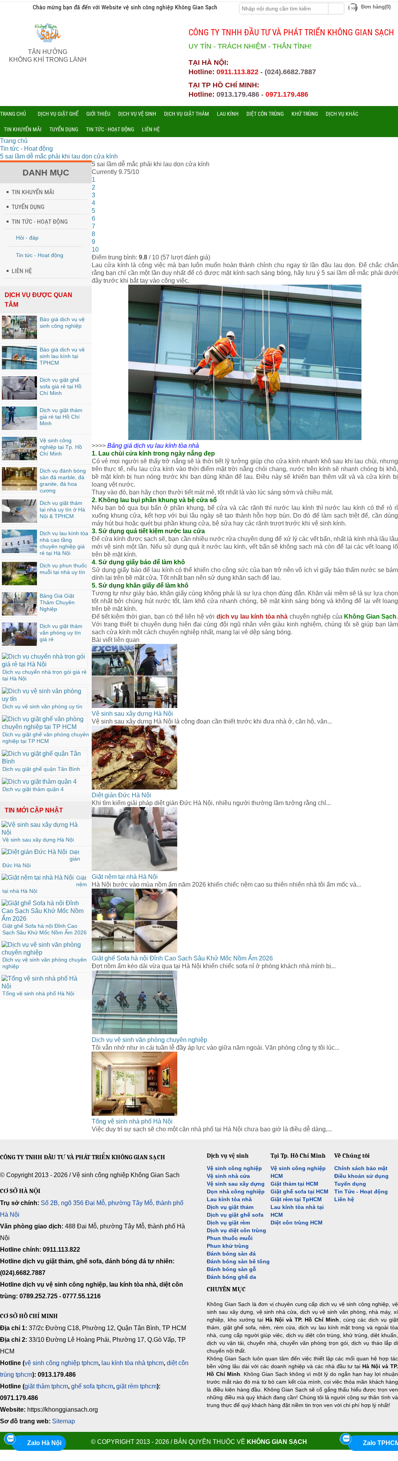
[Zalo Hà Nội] (10, 1439)
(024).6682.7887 (290, 72)
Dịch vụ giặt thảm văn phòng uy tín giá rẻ (61, 632)
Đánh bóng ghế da (231, 1277)
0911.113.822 (237, 72)
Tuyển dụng (350, 1184)
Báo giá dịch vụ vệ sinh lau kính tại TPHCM (62, 356)
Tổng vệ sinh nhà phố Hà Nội (38, 993)
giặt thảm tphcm (46, 1386)
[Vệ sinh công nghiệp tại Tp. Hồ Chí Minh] (19, 458)
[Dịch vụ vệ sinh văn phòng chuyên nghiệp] (45, 952)
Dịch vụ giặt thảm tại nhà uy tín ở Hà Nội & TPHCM (62, 509)
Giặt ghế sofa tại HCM (299, 1191)
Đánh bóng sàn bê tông (238, 1261)
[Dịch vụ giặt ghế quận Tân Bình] (44, 761)
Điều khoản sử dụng (361, 1176)
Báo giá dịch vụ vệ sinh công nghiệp (62, 322)
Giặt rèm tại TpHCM (296, 1199)
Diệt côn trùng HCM (297, 1222)
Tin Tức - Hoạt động (361, 1191)
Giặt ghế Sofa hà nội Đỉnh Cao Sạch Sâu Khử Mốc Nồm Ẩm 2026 (44, 929)
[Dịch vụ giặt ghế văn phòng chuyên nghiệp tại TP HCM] (44, 727)
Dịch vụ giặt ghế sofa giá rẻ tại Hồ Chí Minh (61, 386)
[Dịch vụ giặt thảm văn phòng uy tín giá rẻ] (19, 643)
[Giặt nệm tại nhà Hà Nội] (38, 877)
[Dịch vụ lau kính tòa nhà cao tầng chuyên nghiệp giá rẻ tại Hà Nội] (19, 551)
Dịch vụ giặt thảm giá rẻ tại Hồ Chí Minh (61, 416)
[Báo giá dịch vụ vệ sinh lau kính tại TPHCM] (19, 367)
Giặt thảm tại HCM (294, 1184)
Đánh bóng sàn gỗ (231, 1269)
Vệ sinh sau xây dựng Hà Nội (38, 840)
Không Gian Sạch (277, 1441)
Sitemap (63, 1421)
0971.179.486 (286, 94)
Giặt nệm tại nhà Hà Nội (125, 876)
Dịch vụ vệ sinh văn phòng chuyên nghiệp (149, 1040)
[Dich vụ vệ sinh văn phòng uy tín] (44, 699)
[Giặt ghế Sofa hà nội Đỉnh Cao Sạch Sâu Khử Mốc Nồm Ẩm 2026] (45, 918)
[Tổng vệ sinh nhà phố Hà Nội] (45, 986)
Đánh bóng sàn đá (231, 1254)
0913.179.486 (237, 94)
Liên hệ (344, 1199)
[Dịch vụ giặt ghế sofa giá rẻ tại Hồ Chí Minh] (19, 397)
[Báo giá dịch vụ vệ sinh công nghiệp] (19, 337)
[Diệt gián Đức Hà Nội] (34, 852)
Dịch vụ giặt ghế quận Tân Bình (41, 769)
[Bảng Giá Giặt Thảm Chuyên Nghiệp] (19, 613)
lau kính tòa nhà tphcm (132, 1363)
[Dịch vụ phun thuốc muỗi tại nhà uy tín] (19, 583)
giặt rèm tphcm (136, 1386)
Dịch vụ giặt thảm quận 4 (33, 789)
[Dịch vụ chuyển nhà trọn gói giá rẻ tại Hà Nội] (44, 664)
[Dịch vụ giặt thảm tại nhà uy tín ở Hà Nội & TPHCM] (19, 520)
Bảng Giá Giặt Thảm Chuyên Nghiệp (57, 602)
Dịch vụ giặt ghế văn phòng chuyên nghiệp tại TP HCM (45, 737)
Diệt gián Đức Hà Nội (121, 795)
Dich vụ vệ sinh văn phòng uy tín (42, 706)
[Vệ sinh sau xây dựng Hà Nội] (45, 832)
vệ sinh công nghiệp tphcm (61, 1363)
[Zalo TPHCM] (345, 1439)
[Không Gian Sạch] (47, 44)
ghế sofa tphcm (92, 1386)
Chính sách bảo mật (361, 1168)
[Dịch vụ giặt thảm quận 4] (39, 781)
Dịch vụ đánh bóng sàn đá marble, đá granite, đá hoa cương (63, 481)
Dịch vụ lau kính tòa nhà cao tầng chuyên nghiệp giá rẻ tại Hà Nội (64, 543)
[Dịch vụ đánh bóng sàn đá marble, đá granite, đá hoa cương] (19, 488)
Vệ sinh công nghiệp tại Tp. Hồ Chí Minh (61, 447)
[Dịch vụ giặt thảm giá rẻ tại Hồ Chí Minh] (19, 427)
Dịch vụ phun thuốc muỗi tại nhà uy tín (63, 568)
